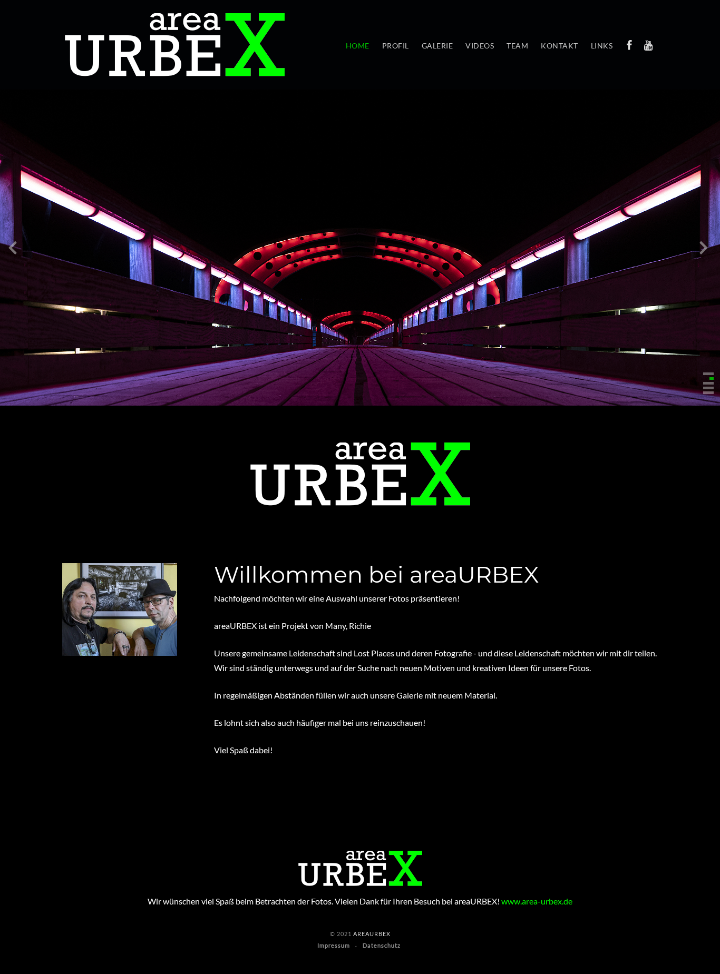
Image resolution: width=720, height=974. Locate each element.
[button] (708, 373)
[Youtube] (648, 44)
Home (357, 46)
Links (602, 46)
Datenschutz (382, 945)
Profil (395, 46)
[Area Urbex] (175, 44)
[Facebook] (628, 44)
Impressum (333, 945)
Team (517, 46)
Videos (479, 46)
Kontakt (559, 46)
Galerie (437, 46)
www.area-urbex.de (536, 901)
